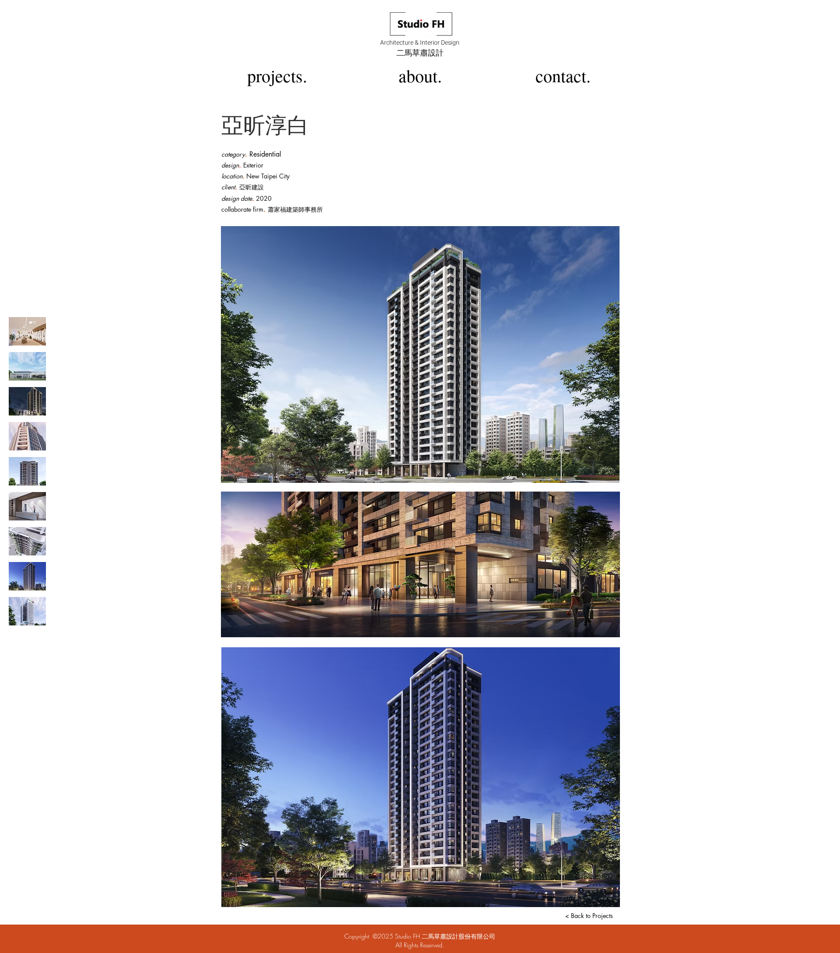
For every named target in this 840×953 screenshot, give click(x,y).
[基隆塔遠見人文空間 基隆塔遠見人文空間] (27, 331)
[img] (27, 611)
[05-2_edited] (27, 541)
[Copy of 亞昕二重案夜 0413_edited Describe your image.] (27, 576)
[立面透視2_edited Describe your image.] (27, 471)
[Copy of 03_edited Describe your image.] (27, 436)
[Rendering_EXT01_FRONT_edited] (27, 366)
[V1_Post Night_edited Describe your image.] (27, 401)
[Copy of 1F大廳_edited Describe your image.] (27, 506)
